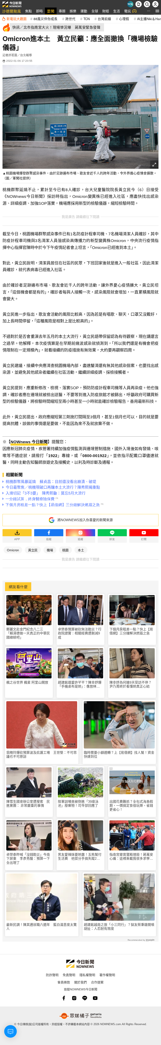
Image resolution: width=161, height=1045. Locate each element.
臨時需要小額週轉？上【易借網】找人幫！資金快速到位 (119, 754)
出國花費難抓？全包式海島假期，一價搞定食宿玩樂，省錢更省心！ (131, 805)
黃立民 (33, 550)
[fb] (64, 998)
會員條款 (63, 982)
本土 (81, 550)
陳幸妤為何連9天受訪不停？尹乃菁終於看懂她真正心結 (130, 684)
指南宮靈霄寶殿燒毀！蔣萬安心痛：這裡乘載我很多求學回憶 (131, 857)
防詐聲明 (52, 974)
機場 (50, 550)
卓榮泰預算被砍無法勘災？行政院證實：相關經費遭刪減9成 (79, 633)
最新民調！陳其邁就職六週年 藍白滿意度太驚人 (41, 926)
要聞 (51, 11)
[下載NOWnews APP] (138, 4)
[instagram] (74, 998)
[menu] (157, 11)
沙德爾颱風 (11, 11)
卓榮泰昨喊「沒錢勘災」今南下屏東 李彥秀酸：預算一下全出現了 (28, 858)
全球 (94, 11)
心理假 (124, 18)
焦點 (28, 11)
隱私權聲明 (87, 974)
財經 (105, 11)
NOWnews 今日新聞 (29, 442)
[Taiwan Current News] (130, 4)
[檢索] (147, 4)
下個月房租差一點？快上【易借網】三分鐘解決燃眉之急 (131, 631)
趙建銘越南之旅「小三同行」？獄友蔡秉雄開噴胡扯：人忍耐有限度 (119, 926)
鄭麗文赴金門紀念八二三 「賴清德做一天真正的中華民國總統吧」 (28, 633)
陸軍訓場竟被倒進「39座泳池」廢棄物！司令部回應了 (78, 803)
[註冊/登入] (155, 4)
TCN (86, 18)
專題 (62, 11)
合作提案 (97, 982)
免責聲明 (69, 974)
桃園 (65, 550)
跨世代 (70, 18)
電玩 (127, 11)
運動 (83, 11)
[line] (84, 998)
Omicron (13, 550)
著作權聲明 (107, 974)
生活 (116, 11)
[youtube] (95, 998)
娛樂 (73, 11)
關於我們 (80, 982)
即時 (39, 11)
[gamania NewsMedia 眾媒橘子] (80, 1016)
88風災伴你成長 (45, 18)
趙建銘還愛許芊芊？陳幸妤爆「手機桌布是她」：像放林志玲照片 (79, 684)
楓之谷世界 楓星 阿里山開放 (27, 682)
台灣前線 (104, 18)
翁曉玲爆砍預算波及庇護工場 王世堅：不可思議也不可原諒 (41, 754)
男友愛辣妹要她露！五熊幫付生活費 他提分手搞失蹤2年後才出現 (79, 857)
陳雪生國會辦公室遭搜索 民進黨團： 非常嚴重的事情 (28, 803)
